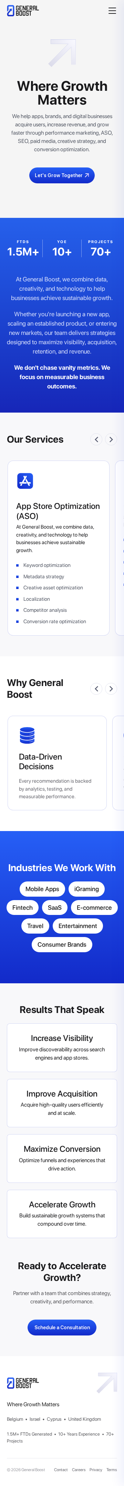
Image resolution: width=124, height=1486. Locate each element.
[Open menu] (112, 11)
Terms (111, 1469)
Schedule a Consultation (62, 1327)
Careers (79, 1469)
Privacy (96, 1469)
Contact (61, 1469)
